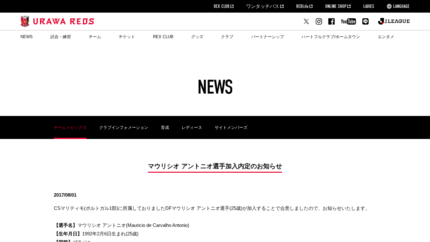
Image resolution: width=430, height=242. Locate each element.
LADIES (368, 6)
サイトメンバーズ (231, 127)
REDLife (302, 6)
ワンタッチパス (262, 6)
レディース (192, 127)
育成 (165, 127)
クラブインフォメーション (123, 127)
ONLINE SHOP (335, 6)
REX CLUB (221, 6)
